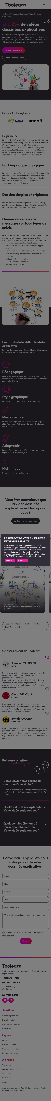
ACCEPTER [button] (22, 560)
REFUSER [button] (10, 560)
